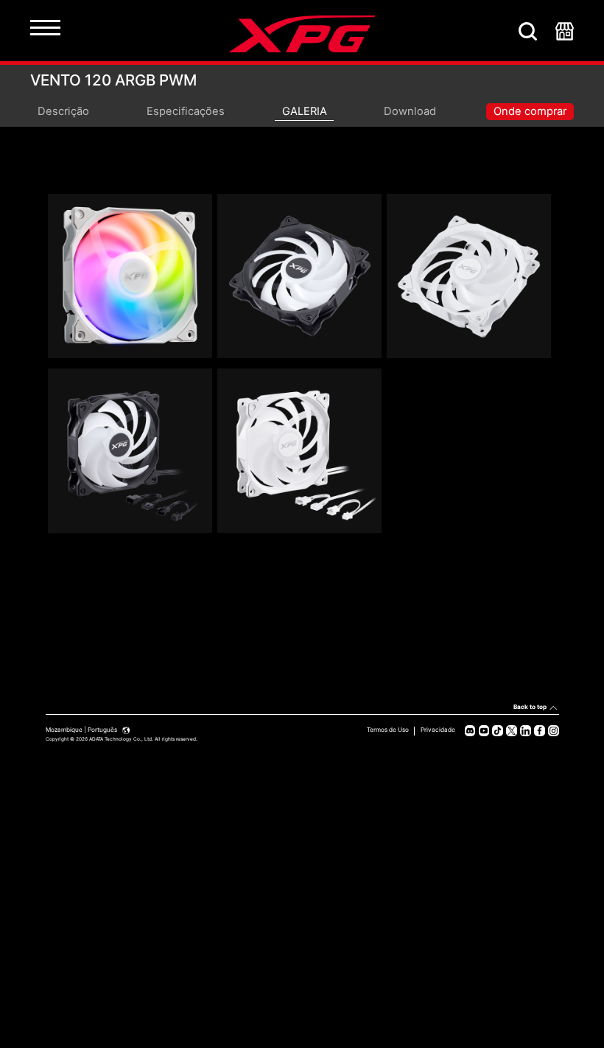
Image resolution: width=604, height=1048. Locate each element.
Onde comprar (530, 111)
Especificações (186, 111)
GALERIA (304, 111)
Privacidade (438, 729)
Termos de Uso (388, 729)
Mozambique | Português (82, 729)
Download (410, 111)
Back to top (530, 706)
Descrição (63, 111)
